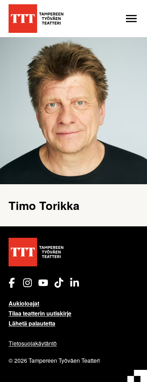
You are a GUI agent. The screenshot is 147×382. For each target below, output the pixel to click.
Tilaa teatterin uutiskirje (40, 313)
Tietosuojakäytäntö (33, 343)
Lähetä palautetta (32, 323)
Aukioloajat (24, 303)
